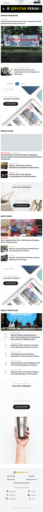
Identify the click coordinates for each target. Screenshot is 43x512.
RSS (33, 499)
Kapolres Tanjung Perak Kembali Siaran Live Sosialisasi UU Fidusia (24, 250)
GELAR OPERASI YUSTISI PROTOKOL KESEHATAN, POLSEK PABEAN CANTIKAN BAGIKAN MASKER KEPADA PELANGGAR (21, 157)
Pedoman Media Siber (21, 483)
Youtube (33, 495)
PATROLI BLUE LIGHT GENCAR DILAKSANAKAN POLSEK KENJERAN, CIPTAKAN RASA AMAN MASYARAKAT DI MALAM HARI (23, 175)
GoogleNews (12, 499)
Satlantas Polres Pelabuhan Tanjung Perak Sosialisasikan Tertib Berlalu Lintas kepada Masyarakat (24, 373)
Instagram (12, 495)
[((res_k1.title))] (21, 142)
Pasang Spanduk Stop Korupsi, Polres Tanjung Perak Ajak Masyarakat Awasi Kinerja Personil (21, 22)
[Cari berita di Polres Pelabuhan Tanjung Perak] (40, 8)
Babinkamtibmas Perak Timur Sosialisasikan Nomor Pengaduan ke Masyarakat (26, 72)
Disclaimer (11, 476)
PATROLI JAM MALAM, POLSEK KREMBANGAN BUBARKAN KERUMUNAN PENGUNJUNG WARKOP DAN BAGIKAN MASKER (24, 167)
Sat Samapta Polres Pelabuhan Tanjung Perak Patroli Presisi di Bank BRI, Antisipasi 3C (25, 355)
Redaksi (31, 476)
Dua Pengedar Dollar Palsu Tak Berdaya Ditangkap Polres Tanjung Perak (20, 241)
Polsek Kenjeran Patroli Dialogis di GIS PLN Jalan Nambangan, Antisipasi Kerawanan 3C (25, 364)
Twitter (33, 492)
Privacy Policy (31, 479)
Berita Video (4, 238)
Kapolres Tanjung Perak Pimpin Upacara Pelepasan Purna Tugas (24, 259)
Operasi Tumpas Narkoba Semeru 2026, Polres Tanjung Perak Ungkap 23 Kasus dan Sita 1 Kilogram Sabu (25, 337)
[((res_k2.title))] (21, 227)
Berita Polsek (5, 153)
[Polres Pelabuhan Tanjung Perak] (22, 8)
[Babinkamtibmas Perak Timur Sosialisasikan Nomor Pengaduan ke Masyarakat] (6, 71)
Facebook (12, 492)
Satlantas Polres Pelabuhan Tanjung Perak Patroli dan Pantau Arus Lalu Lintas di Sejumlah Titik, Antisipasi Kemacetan (24, 346)
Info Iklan (11, 479)
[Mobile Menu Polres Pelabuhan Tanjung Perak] (3, 8)
